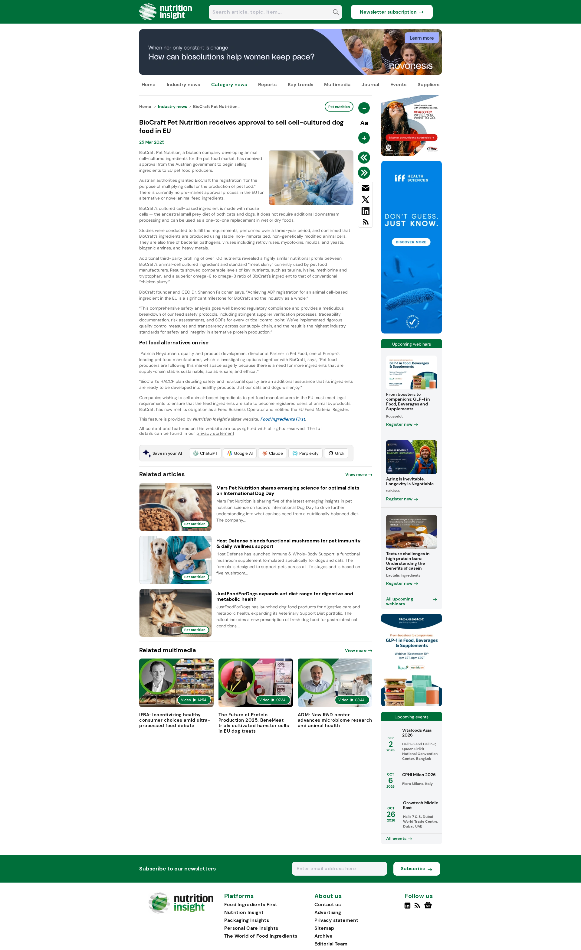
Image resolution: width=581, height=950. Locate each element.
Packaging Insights (246, 920)
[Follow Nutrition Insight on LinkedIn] (407, 908)
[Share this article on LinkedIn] (365, 212)
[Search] (336, 12)
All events (396, 838)
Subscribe (413, 868)
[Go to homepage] (180, 912)
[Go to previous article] (365, 157)
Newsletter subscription (388, 12)
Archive (323, 936)
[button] (205, 453)
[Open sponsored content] (290, 73)
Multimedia (337, 84)
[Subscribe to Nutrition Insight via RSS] (365, 224)
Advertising (327, 912)
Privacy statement (336, 920)
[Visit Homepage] (165, 22)
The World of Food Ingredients (260, 936)
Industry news (183, 84)
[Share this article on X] (365, 201)
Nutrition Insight (244, 912)
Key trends (300, 84)
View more (356, 474)
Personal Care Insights (251, 928)
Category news (229, 84)
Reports (267, 84)
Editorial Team (330, 944)
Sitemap (324, 928)
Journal (370, 84)
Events (398, 84)
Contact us (327, 904)
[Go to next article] (365, 173)
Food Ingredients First (250, 904)
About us (328, 896)
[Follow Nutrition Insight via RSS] (418, 908)
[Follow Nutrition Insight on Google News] (429, 908)
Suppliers (428, 84)
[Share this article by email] (365, 189)
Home (149, 84)
